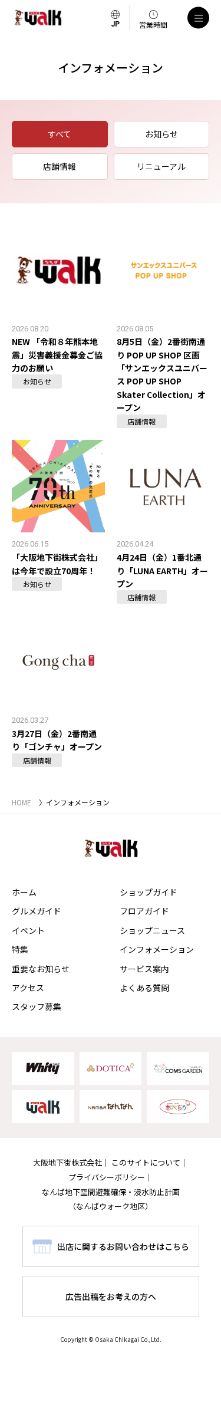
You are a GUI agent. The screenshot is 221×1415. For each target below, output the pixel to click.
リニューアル (161, 166)
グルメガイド (36, 911)
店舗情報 (59, 166)
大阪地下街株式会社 (67, 1162)
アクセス (28, 987)
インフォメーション (157, 949)
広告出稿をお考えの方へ (110, 1296)
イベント (28, 930)
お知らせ (161, 134)
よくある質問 (144, 987)
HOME (21, 802)
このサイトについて (145, 1162)
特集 (20, 949)
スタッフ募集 (36, 1006)
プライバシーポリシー (106, 1177)
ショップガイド (148, 892)
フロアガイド (144, 911)
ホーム (24, 892)
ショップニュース (152, 930)
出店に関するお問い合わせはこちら (123, 1246)
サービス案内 (144, 969)
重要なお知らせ (41, 969)
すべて (59, 134)
